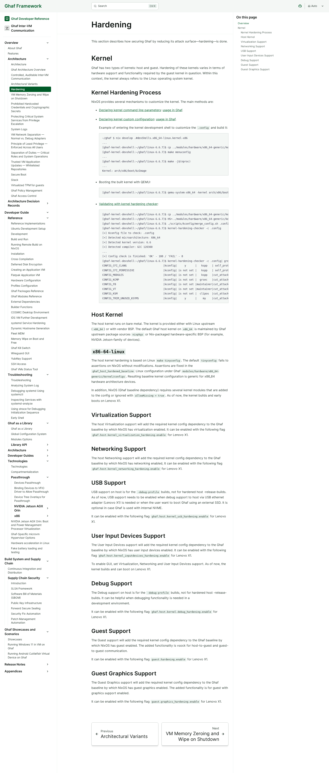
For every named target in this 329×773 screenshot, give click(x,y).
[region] (163, 154)
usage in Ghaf (172, 110)
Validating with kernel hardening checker (128, 204)
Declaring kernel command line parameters (130, 110)
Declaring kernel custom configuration (126, 119)
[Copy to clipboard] (224, 138)
